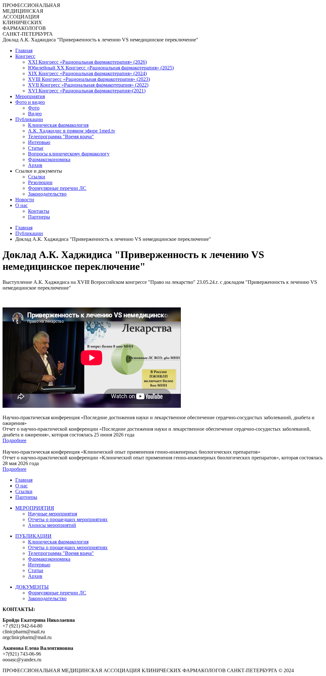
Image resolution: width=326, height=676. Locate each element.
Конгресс (25, 56)
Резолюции (40, 182)
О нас (21, 205)
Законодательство (47, 194)
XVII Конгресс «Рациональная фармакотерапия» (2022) (88, 85)
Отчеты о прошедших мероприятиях (68, 519)
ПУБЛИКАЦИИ (33, 536)
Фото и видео (30, 102)
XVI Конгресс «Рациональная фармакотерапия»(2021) (86, 90)
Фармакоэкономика (49, 159)
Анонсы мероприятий (52, 525)
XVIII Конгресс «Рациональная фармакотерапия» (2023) (89, 79)
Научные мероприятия (52, 513)
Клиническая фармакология (58, 125)
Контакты (38, 211)
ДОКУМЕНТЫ (32, 587)
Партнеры (39, 216)
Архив (35, 165)
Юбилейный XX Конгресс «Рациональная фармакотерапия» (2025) (101, 67)
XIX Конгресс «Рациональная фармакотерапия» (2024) (87, 73)
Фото (33, 108)
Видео (35, 113)
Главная (23, 50)
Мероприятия (30, 96)
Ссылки (36, 176)
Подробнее (14, 440)
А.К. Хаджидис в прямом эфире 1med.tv (71, 130)
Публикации (29, 119)
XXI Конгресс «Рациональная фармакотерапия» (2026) (87, 62)
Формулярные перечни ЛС (57, 188)
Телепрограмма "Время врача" (61, 136)
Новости (24, 199)
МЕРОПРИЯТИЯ (34, 508)
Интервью (39, 142)
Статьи (35, 148)
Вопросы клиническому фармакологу (69, 153)
